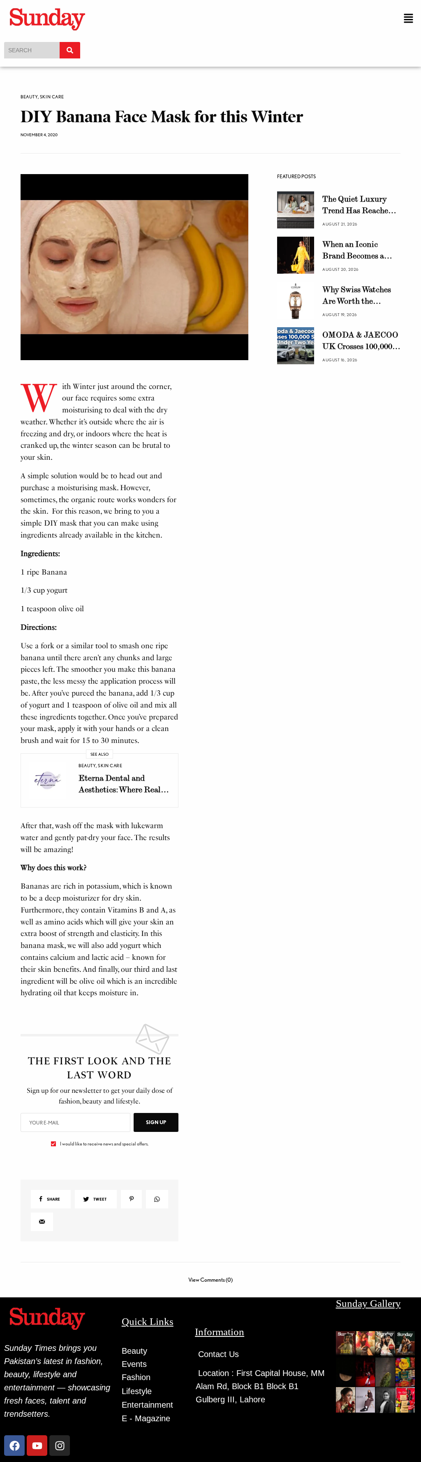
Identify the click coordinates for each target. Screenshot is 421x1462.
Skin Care (52, 97)
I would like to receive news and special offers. (104, 1143)
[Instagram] (59, 1445)
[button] (408, 19)
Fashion (136, 1377)
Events (134, 1364)
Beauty (29, 97)
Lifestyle (137, 1391)
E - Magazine (146, 1418)
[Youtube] (37, 1445)
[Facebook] (14, 1445)
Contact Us (218, 1354)
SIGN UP (156, 1122)
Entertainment (147, 1404)
